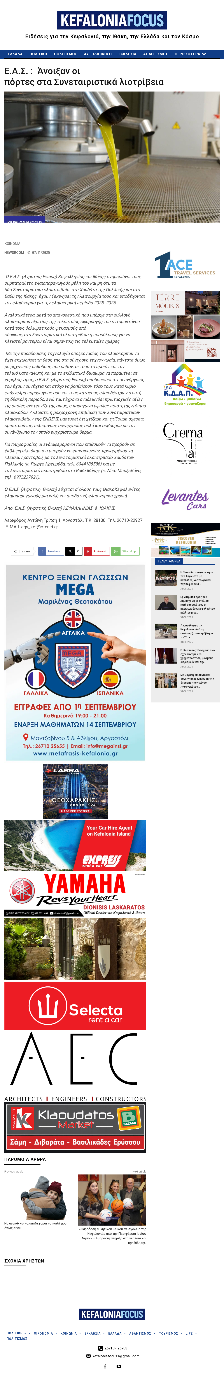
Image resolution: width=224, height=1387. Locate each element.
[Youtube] (119, 1367)
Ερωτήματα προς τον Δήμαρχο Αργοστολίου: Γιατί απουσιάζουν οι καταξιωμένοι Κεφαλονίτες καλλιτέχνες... (197, 604)
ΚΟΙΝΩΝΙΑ (12, 244)
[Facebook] (105, 1367)
